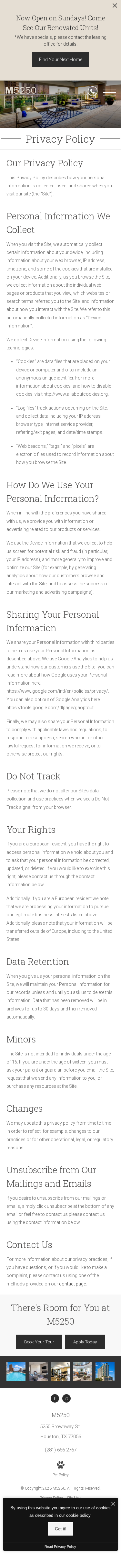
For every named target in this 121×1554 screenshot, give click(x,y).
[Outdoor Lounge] (38, 1371)
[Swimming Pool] (15, 1371)
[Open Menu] (109, 92)
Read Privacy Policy (60, 1546)
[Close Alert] (115, 7)
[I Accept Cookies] (113, 1504)
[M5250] (105, 1371)
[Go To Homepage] (21, 92)
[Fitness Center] (60, 1371)
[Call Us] (92, 92)
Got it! (60, 1528)
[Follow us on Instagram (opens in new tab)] (66, 1398)
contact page (72, 1283)
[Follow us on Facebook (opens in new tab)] (55, 1398)
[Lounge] (82, 1371)
